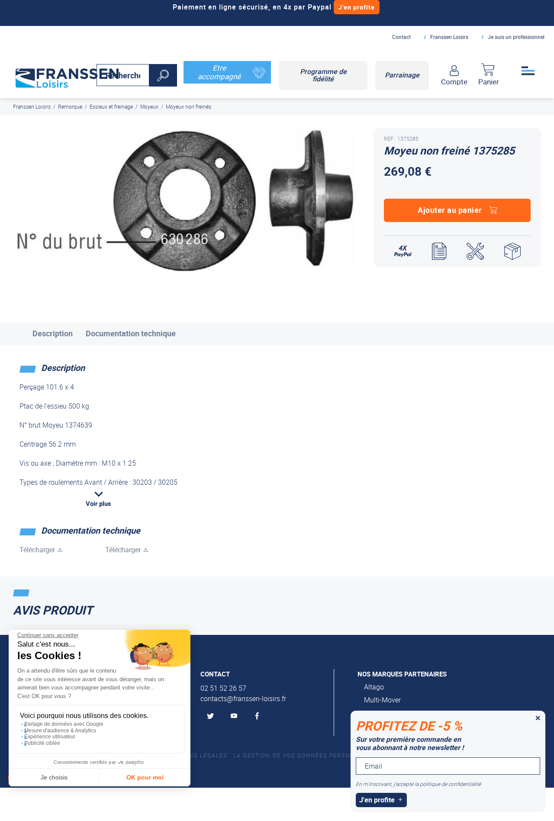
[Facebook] (259, 716)
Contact (401, 36)
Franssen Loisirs (449, 36)
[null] (67, 76)
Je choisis (54, 777)
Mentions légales (196, 755)
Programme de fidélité (323, 75)
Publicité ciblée (42, 743)
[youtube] (235, 716)
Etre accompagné (219, 72)
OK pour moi (145, 777)
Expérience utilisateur (49, 737)
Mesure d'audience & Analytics (60, 731)
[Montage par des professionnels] (475, 251)
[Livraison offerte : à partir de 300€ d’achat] (512, 251)
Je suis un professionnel (516, 36)
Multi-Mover (382, 700)
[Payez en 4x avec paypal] (403, 251)
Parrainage (402, 75)
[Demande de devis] (439, 251)
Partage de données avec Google (63, 724)
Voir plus (98, 503)
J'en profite (356, 7)
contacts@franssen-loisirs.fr (243, 698)
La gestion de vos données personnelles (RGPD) (317, 755)
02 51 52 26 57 (223, 688)
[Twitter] (212, 716)
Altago (374, 687)
